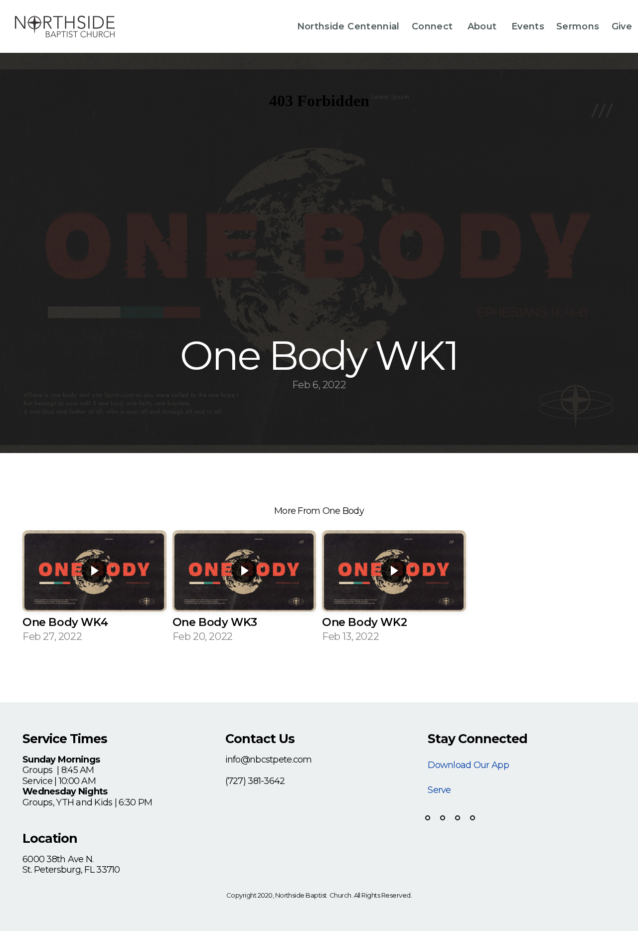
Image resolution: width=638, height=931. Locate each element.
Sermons (578, 26)
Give (622, 26)
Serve (439, 789)
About (483, 26)
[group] (94, 590)
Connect (434, 26)
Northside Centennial (348, 26)
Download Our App (468, 765)
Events (527, 26)
